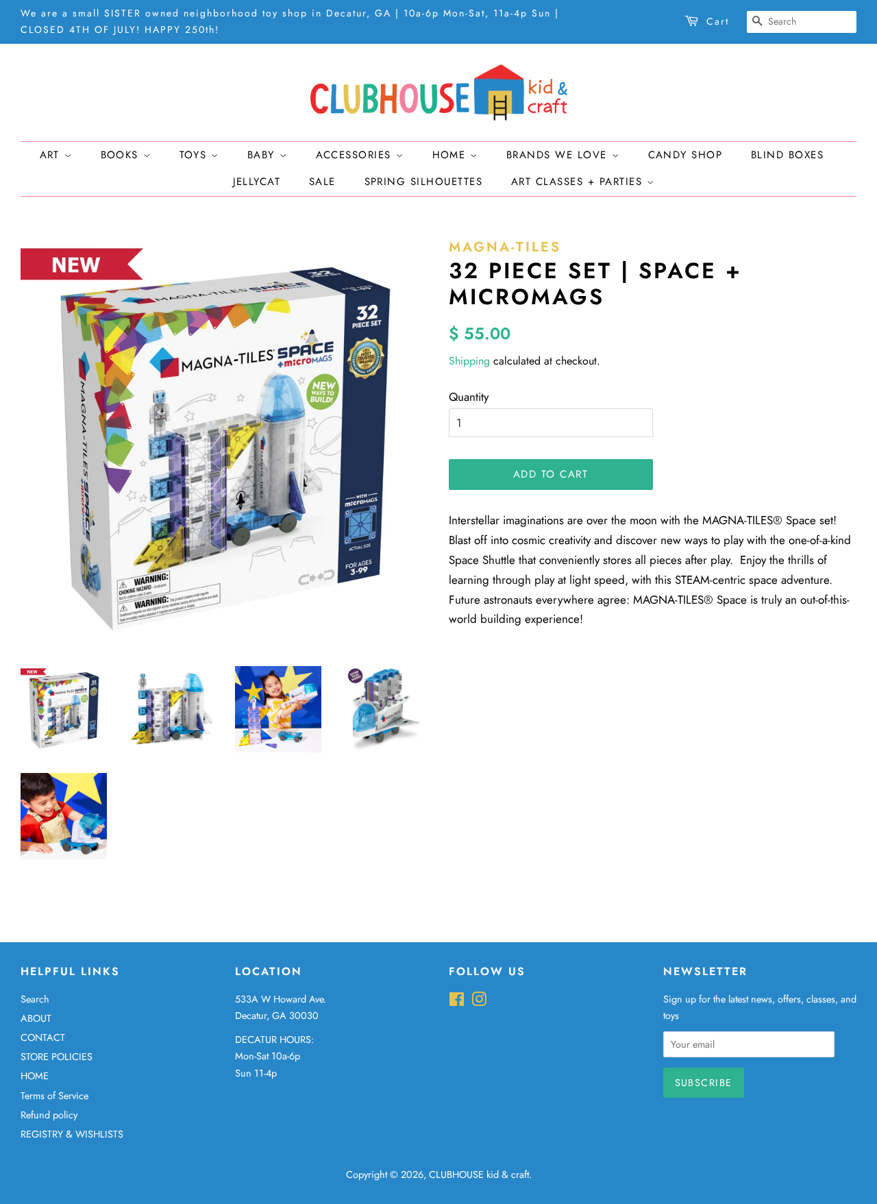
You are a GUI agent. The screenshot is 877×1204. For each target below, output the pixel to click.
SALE (322, 181)
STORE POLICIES (56, 1057)
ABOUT (36, 1018)
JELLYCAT (257, 181)
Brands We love (559, 154)
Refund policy (49, 1115)
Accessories (356, 154)
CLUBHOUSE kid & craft (479, 1174)
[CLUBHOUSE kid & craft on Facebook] (457, 1002)
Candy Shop (685, 154)
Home (451, 154)
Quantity (469, 397)
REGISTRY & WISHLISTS (72, 1134)
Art (52, 154)
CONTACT (43, 1037)
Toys (196, 154)
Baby (263, 154)
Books (122, 154)
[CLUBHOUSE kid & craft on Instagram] (478, 1002)
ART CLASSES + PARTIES (579, 181)
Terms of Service (54, 1096)
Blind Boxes (787, 154)
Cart (717, 21)
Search (35, 999)
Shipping (469, 361)
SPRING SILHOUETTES (424, 181)
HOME (35, 1076)
